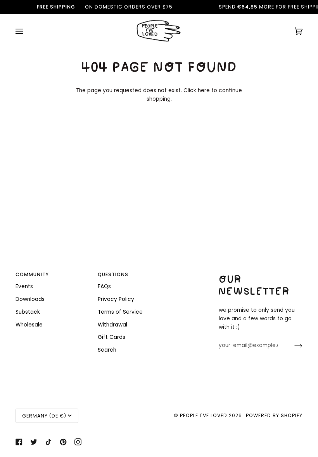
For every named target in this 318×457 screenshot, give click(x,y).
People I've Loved (203, 415)
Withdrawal (112, 324)
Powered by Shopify (274, 415)
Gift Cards (111, 337)
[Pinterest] (63, 441)
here (204, 90)
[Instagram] (77, 441)
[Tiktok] (48, 441)
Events (24, 286)
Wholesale (29, 324)
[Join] (292, 345)
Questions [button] (113, 274)
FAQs (104, 286)
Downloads (30, 299)
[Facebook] (19, 441)
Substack (28, 312)
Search (107, 350)
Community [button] (32, 274)
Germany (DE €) (44, 415)
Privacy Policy (116, 299)
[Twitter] (33, 441)
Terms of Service (120, 312)
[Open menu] (27, 31)
